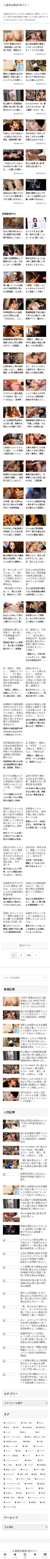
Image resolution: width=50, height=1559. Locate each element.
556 (29, 955)
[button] (44, 977)
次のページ (25, 945)
